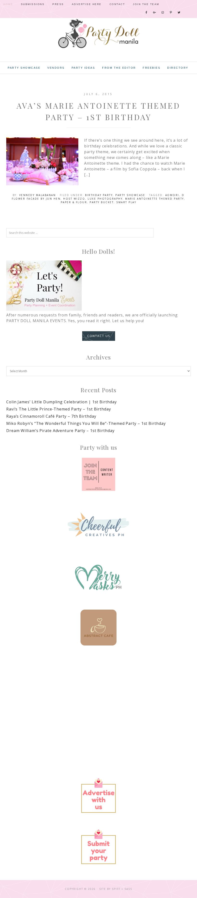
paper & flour (74, 202)
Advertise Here (87, 4)
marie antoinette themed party (154, 198)
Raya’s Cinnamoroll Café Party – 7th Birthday (51, 416)
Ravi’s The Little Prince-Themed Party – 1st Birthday (58, 409)
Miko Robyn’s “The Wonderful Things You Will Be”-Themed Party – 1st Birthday (86, 423)
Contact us (98, 336)
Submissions (33, 4)
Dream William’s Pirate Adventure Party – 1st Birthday (60, 430)
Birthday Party (99, 195)
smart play (126, 202)
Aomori (172, 195)
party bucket (102, 202)
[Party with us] (98, 474)
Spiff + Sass (122, 889)
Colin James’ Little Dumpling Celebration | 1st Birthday (61, 401)
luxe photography (105, 198)
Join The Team (146, 4)
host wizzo (74, 198)
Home (8, 4)
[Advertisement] (98, 694)
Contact (117, 4)
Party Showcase (130, 195)
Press (58, 4)
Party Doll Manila (98, 33)
